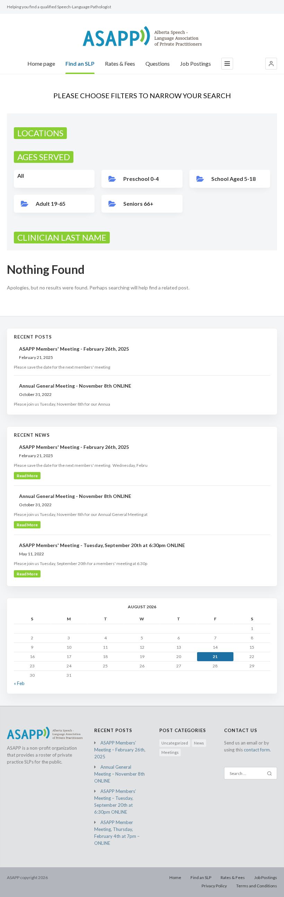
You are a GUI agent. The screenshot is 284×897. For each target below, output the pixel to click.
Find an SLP (80, 63)
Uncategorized (174, 743)
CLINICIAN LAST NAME (61, 237)
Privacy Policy (214, 885)
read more (27, 475)
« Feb (19, 683)
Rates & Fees (120, 63)
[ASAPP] (142, 36)
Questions (157, 63)
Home (175, 877)
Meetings (170, 752)
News (199, 743)
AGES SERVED (43, 157)
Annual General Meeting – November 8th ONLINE (119, 774)
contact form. (257, 749)
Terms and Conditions (256, 885)
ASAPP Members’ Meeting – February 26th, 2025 (119, 749)
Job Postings (195, 63)
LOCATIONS (40, 133)
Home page (41, 63)
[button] (271, 64)
